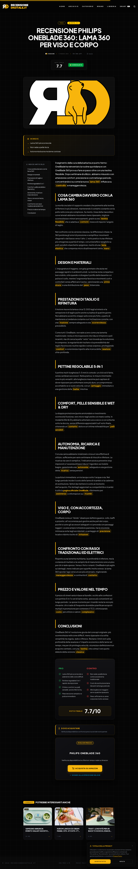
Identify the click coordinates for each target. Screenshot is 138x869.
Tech (62, 23)
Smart (124, 6)
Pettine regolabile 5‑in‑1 (35, 184)
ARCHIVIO (74, 6)
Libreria (111, 6)
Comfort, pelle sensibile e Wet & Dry (36, 188)
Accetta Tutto (100, 861)
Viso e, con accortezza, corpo (35, 199)
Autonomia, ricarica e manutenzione (34, 194)
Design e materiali (33, 175)
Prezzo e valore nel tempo (36, 209)
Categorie (88, 6)
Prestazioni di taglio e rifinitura (34, 179)
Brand (100, 6)
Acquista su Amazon (86, 768)
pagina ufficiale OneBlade (75, 490)
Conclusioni (31, 213)
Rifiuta (122, 861)
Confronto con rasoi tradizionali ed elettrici (35, 205)
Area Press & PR (64, 863)
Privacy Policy (117, 856)
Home (62, 6)
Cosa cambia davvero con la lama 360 (37, 170)
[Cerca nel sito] (134, 6)
